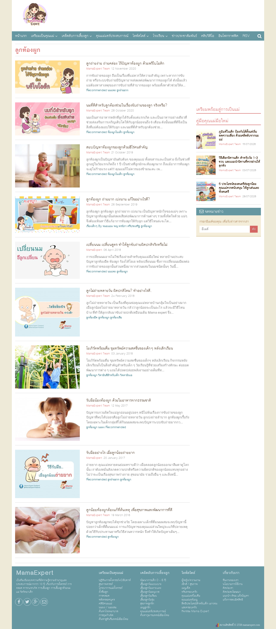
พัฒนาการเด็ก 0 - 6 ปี (153, 580)
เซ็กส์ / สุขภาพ (190, 584)
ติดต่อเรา (228, 588)
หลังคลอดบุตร (107, 600)
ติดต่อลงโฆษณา (232, 592)
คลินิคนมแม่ (105, 603)
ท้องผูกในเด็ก (115, 132)
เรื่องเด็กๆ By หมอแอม (99, 226)
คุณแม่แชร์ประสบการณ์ (112, 36)
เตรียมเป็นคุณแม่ (42, 36)
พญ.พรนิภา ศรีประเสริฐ (127, 226)
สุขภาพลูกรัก (147, 603)
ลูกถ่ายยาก (122, 90)
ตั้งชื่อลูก (103, 592)
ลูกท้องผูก (128, 132)
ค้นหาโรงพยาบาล (108, 611)
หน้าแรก (21, 36)
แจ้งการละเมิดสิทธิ (233, 600)
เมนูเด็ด (186, 588)
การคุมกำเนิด (106, 615)
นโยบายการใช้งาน (233, 584)
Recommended (96, 90)
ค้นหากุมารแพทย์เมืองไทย (154, 615)
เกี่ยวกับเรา (231, 573)
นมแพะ (112, 90)
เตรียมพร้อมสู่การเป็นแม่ (218, 109)
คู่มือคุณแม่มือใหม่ (212, 120)
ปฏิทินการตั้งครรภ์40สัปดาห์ (115, 580)
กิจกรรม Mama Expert (195, 611)
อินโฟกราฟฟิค (228, 36)
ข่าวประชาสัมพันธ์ (184, 36)
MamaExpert (35, 15)
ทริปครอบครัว (189, 592)
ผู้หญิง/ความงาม (191, 580)
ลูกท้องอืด (91, 317)
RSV (246, 36)
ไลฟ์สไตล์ (139, 36)
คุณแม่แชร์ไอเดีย (191, 596)
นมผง (101, 427)
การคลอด (104, 596)
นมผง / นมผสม (107, 607)
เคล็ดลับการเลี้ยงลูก (75, 36)
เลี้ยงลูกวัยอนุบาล (149, 592)
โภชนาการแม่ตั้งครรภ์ (110, 588)
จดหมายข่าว (213, 211)
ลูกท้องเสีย (116, 317)
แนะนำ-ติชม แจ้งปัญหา (236, 596)
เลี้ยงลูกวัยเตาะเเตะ (150, 588)
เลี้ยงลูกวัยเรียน (148, 596)
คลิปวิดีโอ (207, 36)
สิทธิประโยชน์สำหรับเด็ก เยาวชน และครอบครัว (199, 605)
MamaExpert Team (98, 69)
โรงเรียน (158, 36)
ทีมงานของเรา (230, 580)
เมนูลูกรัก (145, 607)
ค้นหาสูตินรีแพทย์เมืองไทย (113, 619)
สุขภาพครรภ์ (106, 584)
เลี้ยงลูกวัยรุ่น (147, 600)
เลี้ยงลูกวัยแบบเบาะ (151, 584)
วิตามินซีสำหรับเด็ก (108, 375)
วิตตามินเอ (126, 375)
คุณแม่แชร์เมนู (190, 600)
